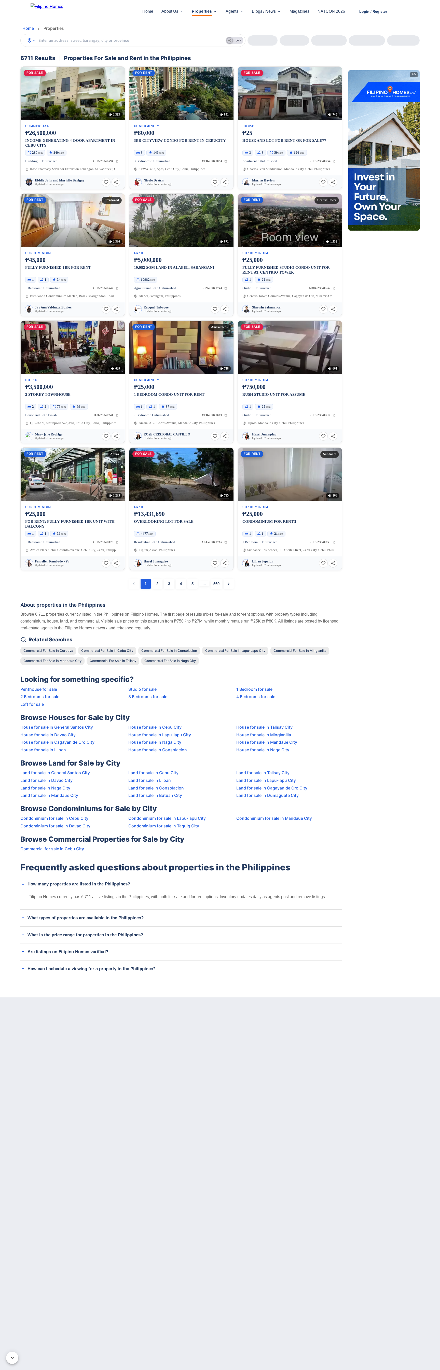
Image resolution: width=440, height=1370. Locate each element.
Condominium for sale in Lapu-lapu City (167, 818)
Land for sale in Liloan (149, 780)
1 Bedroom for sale (254, 689)
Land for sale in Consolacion (156, 787)
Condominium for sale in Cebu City (54, 818)
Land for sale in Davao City (46, 780)
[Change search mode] (31, 40)
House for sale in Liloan (43, 749)
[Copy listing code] (117, 161)
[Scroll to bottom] (12, 1358)
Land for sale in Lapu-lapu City (266, 780)
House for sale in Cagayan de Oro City (57, 742)
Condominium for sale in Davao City (55, 825)
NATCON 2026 (331, 11)
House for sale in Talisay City (264, 727)
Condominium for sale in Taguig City (163, 825)
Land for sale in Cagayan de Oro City (271, 787)
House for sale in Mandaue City (266, 742)
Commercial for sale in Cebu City (52, 848)
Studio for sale (142, 689)
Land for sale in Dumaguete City (267, 795)
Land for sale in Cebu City (153, 772)
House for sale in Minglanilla (263, 734)
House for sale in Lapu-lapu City (159, 734)
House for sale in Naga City (154, 742)
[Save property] (106, 182)
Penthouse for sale (38, 689)
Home (147, 11)
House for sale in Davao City (48, 734)
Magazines (299, 11)
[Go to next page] (229, 584)
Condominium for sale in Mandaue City (274, 818)
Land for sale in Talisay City (263, 772)
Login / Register (373, 11)
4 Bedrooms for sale (255, 696)
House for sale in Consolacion (157, 749)
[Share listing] (116, 182)
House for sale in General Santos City (56, 727)
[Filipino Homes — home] (68, 11)
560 (216, 584)
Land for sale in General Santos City (55, 772)
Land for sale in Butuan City (155, 795)
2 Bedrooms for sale (39, 696)
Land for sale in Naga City (45, 787)
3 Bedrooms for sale (147, 696)
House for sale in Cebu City (155, 727)
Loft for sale (32, 704)
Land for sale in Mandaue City (49, 795)
